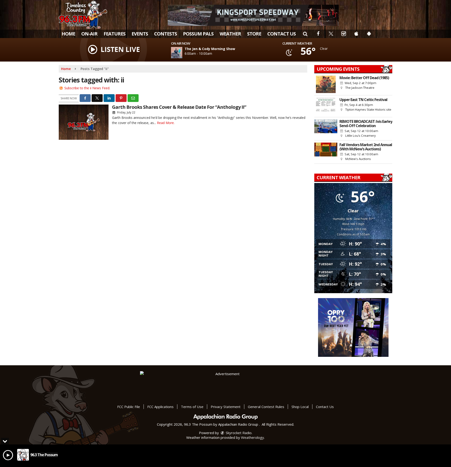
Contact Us (281, 34)
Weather (230, 34)
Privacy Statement (226, 406)
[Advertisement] (253, 15)
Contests (165, 34)
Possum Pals (198, 34)
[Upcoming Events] (325, 84)
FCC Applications (160, 406)
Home (68, 34)
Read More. (166, 123)
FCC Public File (128, 406)
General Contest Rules (266, 406)
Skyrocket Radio (238, 432)
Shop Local (300, 406)
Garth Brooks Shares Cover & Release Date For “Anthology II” (179, 107)
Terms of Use (192, 406)
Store (254, 34)
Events (140, 34)
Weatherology (252, 437)
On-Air (89, 34)
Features (114, 34)
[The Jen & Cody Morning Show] (182, 52)
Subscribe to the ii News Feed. (87, 88)
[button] (305, 34)
